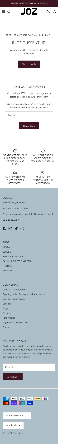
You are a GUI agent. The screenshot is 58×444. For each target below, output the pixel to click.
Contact (7, 303)
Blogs (5, 308)
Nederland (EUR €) (14, 415)
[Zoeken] (10, 11)
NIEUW (6, 247)
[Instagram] (10, 228)
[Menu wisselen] (3, 11)
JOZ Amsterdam (16, 433)
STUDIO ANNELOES (13, 256)
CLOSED (7, 251)
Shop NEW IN (29, 64)
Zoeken (6, 327)
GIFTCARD (8, 270)
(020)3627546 (18, 202)
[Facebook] (4, 228)
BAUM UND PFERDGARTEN (17, 261)
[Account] (47, 11)
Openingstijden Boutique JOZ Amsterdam (24, 294)
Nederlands (11, 425)
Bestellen (7, 313)
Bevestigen (29, 125)
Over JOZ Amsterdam (14, 289)
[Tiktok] (16, 228)
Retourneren (9, 317)
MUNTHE (7, 265)
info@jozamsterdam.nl (41, 214)
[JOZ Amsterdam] (29, 11)
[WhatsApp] (22, 228)
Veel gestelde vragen (14, 298)
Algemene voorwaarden (15, 322)
